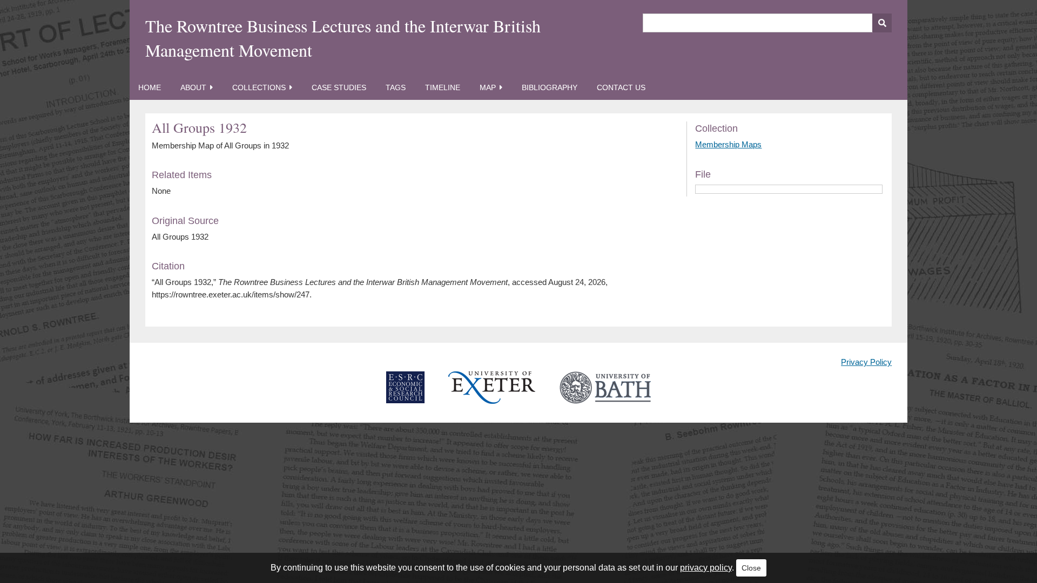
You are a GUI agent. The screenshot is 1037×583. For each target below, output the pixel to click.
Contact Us (621, 87)
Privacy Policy (866, 362)
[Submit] (882, 22)
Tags (396, 87)
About (193, 87)
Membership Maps (728, 144)
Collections (259, 87)
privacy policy (706, 567)
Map (488, 87)
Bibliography (549, 87)
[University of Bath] (605, 396)
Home (149, 87)
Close (751, 568)
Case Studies (339, 87)
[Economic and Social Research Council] (405, 396)
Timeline (442, 87)
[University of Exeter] (492, 396)
